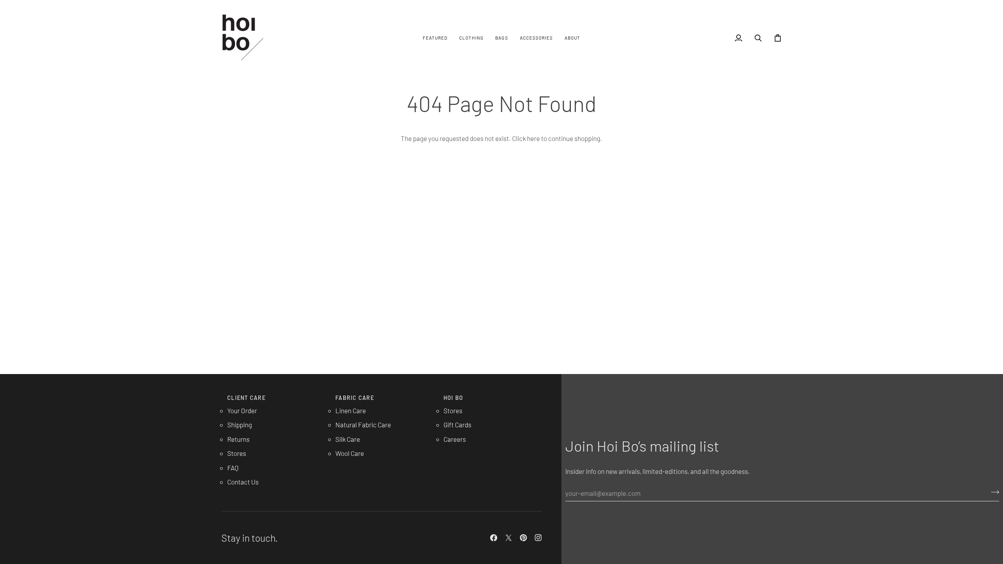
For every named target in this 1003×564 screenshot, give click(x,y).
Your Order (242, 410)
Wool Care (349, 453)
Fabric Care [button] (354, 397)
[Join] (992, 492)
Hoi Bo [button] (453, 397)
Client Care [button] (246, 397)
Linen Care (350, 410)
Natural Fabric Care (363, 424)
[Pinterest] (523, 537)
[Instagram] (538, 537)
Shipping (239, 424)
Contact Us (243, 482)
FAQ (233, 468)
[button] (435, 38)
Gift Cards (457, 424)
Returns (238, 439)
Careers (455, 439)
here (533, 138)
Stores (236, 453)
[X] (508, 537)
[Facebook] (493, 537)
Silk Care (347, 439)
